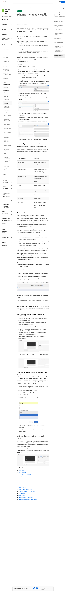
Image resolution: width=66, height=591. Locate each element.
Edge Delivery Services (4, 232)
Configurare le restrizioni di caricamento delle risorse (7, 151)
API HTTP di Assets (22, 472)
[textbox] (6, 16)
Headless (4, 234)
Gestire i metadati (22, 487)
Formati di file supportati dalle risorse (26, 474)
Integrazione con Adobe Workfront (6, 197)
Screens (3, 225)
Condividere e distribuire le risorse (5, 173)
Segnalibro (56, 16)
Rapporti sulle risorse (22, 481)
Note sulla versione (6, 26)
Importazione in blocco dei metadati (26, 497)
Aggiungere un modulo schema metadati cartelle (59, 22)
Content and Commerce (4, 229)
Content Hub (5, 188)
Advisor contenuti (6, 176)
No (59, 12)
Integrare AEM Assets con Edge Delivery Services (6, 207)
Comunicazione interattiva (5, 214)
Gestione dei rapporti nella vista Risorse (26, 491)
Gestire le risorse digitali (6, 85)
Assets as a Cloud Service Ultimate (6, 70)
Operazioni (4, 242)
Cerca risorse (21, 476)
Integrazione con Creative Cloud (6, 204)
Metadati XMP (6, 137)
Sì (56, 12)
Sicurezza (4, 29)
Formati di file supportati (5, 58)
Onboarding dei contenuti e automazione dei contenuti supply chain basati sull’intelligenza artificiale (7, 160)
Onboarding (4, 34)
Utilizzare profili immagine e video (7, 107)
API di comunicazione (6, 220)
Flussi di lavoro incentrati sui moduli (6, 218)
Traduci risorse (21, 470)
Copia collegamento (62, 16)
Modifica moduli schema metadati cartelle (58, 26)
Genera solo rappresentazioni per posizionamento (7, 128)
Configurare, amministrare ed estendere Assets (6, 89)
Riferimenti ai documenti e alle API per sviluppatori (7, 98)
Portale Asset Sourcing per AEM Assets (7, 168)
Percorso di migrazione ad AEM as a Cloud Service (6, 38)
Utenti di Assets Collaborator (6, 81)
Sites (3, 41)
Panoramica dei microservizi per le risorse (6, 63)
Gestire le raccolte (22, 495)
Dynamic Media (5, 182)
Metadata (23, 22)
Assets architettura (6, 55)
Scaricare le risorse (22, 485)
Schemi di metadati (22, 483)
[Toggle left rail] (11, 5)
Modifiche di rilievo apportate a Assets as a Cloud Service (7, 51)
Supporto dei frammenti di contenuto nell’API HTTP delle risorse (7, 120)
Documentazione (20, 8)
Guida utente (32, 8)
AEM (26, 8)
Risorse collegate (22, 478)
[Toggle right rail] (54, 5)
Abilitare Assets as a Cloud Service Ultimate (7, 74)
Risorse (3, 44)
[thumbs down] (37, 588)
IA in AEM (3, 223)
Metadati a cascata (7, 135)
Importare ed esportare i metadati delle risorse (7, 145)
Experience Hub (5, 32)
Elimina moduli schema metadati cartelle (58, 38)
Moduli (3, 211)
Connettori (4, 240)
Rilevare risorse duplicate (6, 93)
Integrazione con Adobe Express (6, 200)
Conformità (4, 245)
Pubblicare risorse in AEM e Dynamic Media (27, 499)
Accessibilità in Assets (7, 66)
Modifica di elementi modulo (59, 34)
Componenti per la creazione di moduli (58, 30)
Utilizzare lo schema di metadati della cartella (58, 56)
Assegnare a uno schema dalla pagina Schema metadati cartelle (59, 46)
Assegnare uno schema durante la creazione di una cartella (59, 51)
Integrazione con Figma (6, 194)
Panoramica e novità (7, 47)
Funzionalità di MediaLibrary (6, 141)
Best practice (5, 191)
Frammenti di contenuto (5, 180)
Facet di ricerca (21, 493)
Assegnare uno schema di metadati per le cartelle (58, 41)
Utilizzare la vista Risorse (6, 185)
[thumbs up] (34, 588)
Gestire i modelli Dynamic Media (25, 489)
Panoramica (4, 24)
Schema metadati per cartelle (7, 102)
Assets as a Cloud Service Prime (6, 77)
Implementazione (5, 237)
